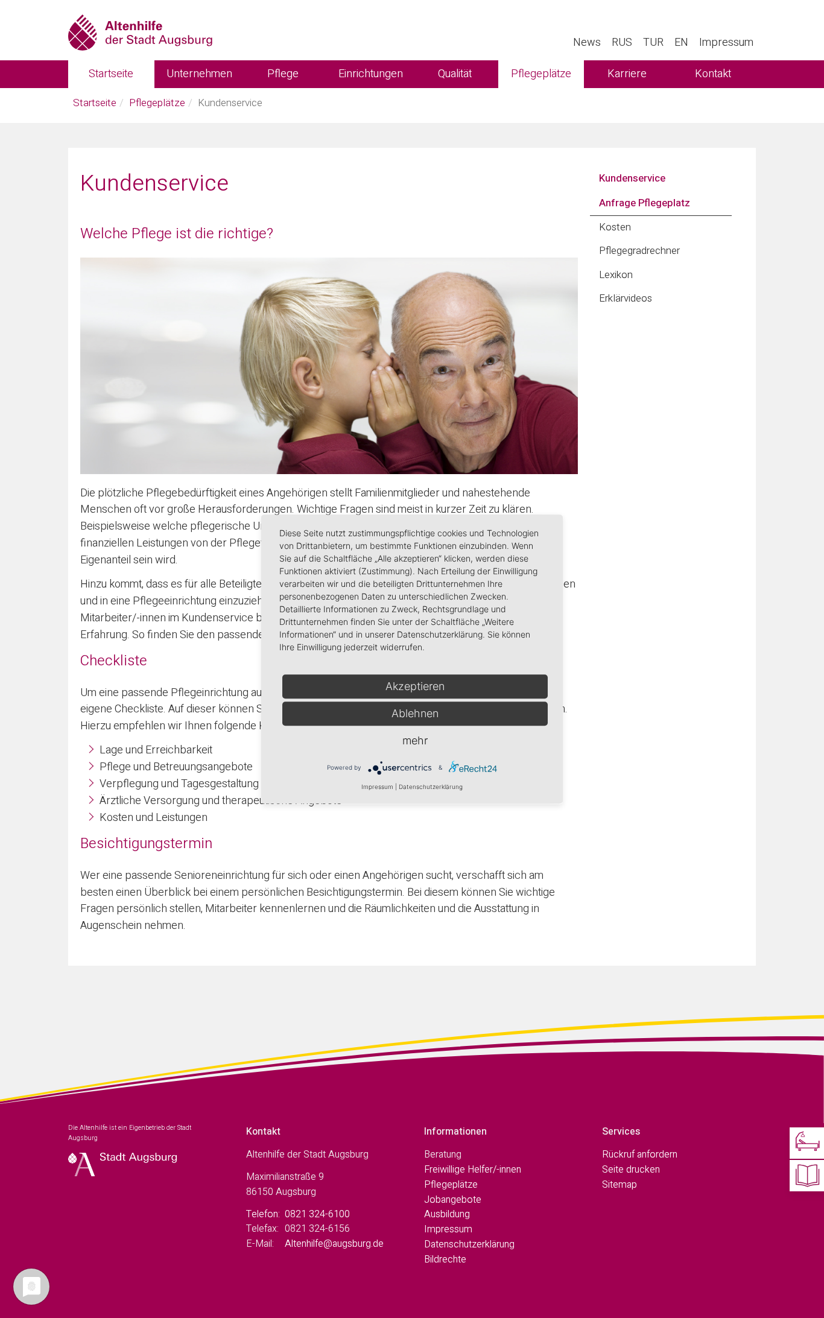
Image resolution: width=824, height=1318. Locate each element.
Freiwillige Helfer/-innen (472, 1169)
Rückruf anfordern (639, 1154)
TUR (653, 42)
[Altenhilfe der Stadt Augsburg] (140, 30)
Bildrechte (445, 1259)
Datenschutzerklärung (469, 1244)
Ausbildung (447, 1214)
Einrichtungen (370, 74)
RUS (622, 42)
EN (681, 42)
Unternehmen (199, 74)
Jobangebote (452, 1200)
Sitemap (619, 1184)
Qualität (455, 74)
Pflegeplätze (541, 74)
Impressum (726, 42)
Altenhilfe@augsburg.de (334, 1244)
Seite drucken (631, 1169)
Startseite (111, 74)
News (587, 42)
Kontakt (713, 74)
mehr (415, 740)
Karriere (627, 74)
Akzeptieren (415, 686)
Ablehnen (415, 713)
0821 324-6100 (317, 1214)
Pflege (283, 74)
